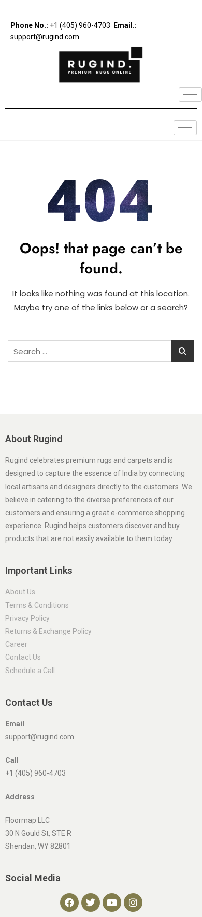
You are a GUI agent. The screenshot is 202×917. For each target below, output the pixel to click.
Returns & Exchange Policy (48, 631)
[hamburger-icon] (190, 94)
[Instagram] (133, 902)
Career (16, 644)
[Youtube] (112, 902)
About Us (20, 592)
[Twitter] (90, 902)
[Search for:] (101, 351)
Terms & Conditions (37, 605)
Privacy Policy (27, 618)
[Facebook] (69, 902)
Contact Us (23, 657)
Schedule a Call (30, 670)
